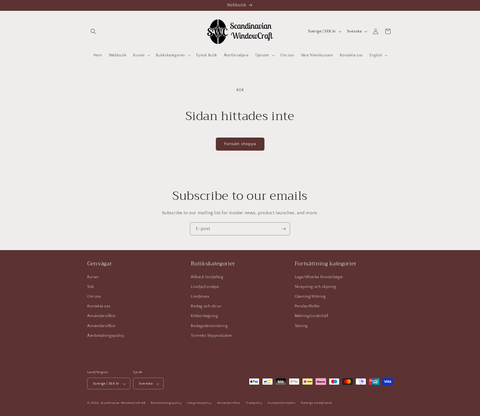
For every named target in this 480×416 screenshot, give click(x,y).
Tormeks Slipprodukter (211, 335)
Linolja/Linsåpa (205, 286)
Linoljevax (200, 296)
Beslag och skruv (206, 306)
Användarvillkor (101, 316)
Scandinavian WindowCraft (121, 403)
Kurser (93, 277)
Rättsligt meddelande (316, 403)
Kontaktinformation (282, 403)
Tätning (301, 325)
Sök (90, 286)
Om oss (94, 296)
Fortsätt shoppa (240, 143)
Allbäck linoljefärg (207, 277)
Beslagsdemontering (209, 325)
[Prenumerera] (284, 228)
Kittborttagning (204, 316)
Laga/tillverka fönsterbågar (319, 277)
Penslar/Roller (307, 306)
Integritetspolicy (199, 403)
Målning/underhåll (311, 316)
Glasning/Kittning (310, 296)
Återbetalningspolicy (105, 335)
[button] (93, 31)
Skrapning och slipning (315, 286)
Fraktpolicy (254, 403)
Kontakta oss (98, 306)
